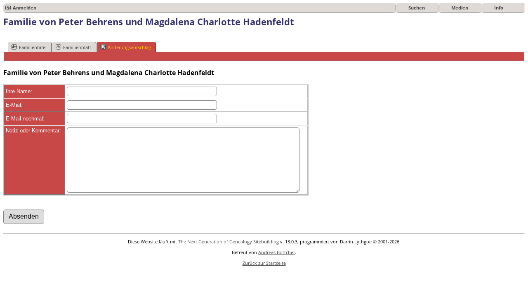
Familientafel (33, 47)
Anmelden (24, 8)
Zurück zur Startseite (264, 263)
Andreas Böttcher (276, 252)
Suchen (416, 8)
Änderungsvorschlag (129, 47)
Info (498, 8)
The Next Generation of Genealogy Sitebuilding (228, 241)
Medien (459, 8)
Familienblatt (77, 47)
